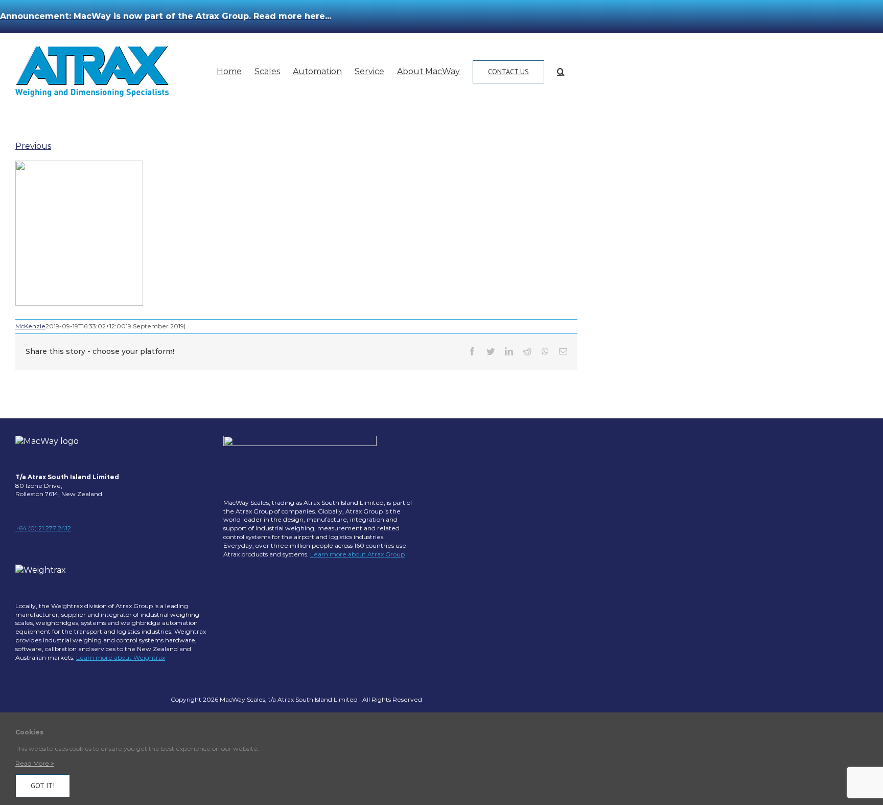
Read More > (34, 763)
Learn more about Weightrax (120, 657)
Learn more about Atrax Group (357, 554)
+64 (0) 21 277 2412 (43, 528)
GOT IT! (43, 785)
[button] (561, 71)
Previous (33, 146)
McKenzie (30, 326)
